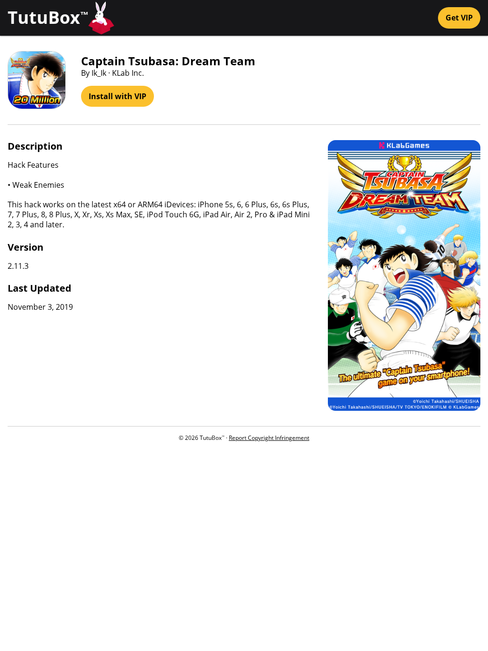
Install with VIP (117, 96)
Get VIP (459, 17)
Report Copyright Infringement (269, 438)
